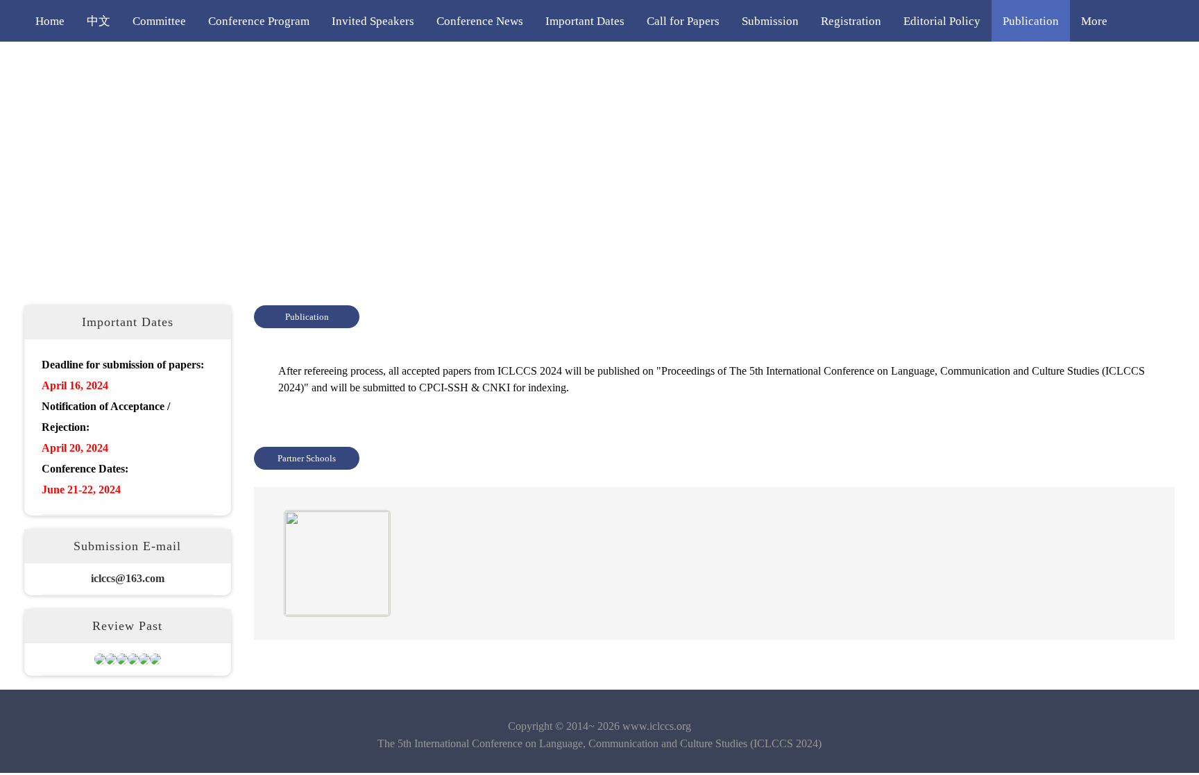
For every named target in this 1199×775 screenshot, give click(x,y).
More (1094, 21)
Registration (851, 21)
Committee (159, 21)
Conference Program (258, 21)
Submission (770, 21)
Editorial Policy (941, 21)
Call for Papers (683, 21)
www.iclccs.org (656, 726)
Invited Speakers (373, 21)
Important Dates (584, 21)
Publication (1031, 21)
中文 (98, 21)
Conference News (479, 21)
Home (50, 21)
